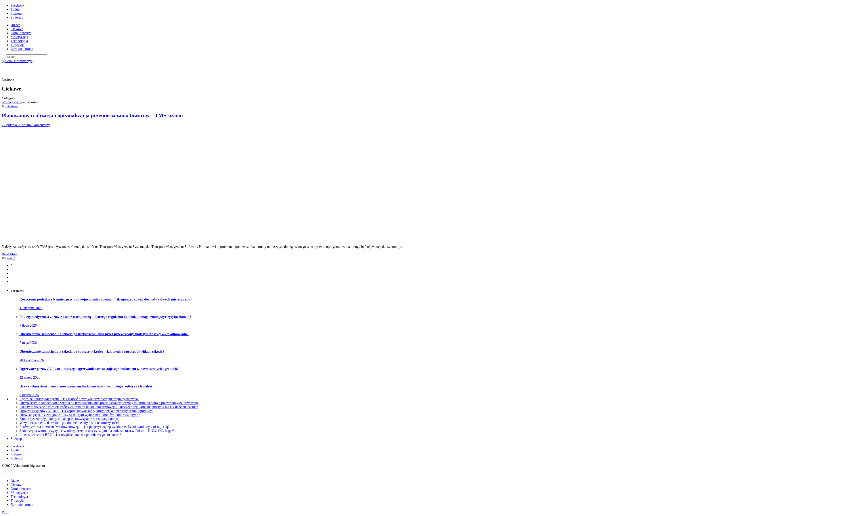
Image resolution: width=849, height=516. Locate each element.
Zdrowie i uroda (22, 49)
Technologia (19, 41)
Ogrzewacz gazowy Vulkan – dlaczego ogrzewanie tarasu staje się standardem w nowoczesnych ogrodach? (99, 369)
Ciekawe (17, 29)
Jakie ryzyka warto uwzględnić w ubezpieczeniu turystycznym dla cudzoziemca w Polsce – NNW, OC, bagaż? (97, 431)
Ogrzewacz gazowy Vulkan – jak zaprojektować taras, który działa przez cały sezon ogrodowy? (86, 411)
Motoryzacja (19, 37)
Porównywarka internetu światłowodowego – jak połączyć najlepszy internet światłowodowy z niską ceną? (94, 427)
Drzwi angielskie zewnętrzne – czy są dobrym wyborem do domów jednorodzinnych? (79, 415)
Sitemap (16, 439)
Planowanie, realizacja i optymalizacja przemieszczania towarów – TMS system (92, 115)
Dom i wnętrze (21, 33)
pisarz (11, 258)
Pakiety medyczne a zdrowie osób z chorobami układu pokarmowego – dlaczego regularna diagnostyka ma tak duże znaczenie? (108, 407)
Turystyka (18, 45)
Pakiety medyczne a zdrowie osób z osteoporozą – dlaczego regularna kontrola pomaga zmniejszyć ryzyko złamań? (105, 317)
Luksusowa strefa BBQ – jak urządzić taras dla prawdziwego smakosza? (70, 435)
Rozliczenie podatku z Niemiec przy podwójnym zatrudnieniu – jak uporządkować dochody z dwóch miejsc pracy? (105, 299)
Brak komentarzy (38, 125)
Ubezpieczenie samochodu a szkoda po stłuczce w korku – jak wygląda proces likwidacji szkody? (91, 351)
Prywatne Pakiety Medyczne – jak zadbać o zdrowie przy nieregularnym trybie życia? (79, 399)
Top (4, 473)
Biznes (15, 25)
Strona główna (12, 102)
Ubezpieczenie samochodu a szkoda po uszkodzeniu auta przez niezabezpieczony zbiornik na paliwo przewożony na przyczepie (109, 403)
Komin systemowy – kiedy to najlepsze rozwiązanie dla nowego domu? (69, 419)
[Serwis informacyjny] (18, 61)
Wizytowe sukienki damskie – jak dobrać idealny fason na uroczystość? (69, 423)
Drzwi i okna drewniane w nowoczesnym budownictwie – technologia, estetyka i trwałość (86, 386)
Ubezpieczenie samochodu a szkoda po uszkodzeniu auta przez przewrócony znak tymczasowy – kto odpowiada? (104, 334)
